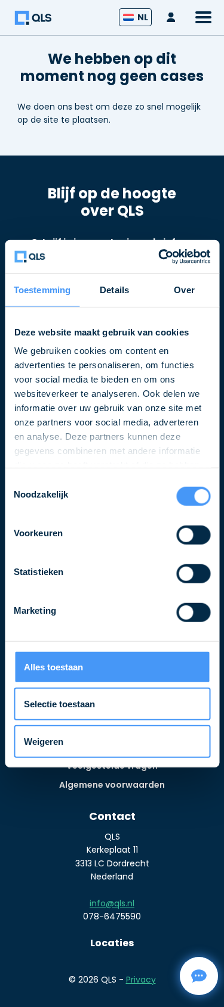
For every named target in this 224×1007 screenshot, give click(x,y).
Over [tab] (184, 289)
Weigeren (43, 741)
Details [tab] (114, 289)
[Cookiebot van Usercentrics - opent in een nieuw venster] (159, 257)
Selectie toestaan (59, 704)
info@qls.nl (112, 903)
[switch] (193, 535)
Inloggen (174, 18)
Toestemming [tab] (42, 289)
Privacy (141, 980)
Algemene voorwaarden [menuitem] (112, 785)
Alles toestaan (53, 666)
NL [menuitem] (142, 17)
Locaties (112, 943)
